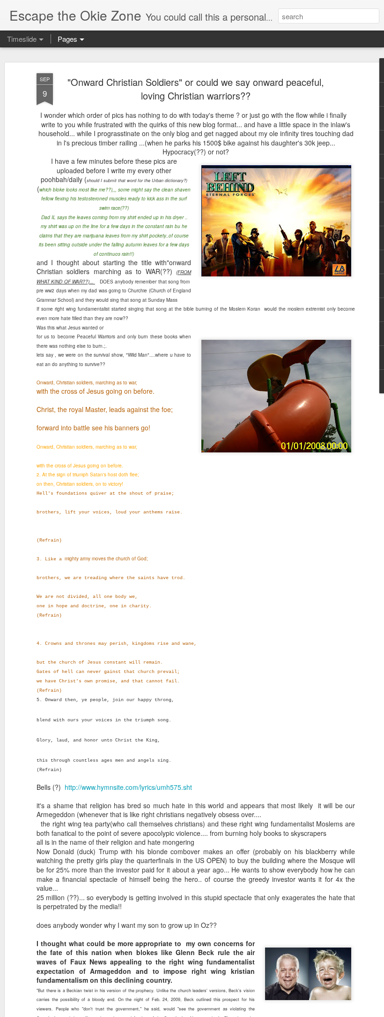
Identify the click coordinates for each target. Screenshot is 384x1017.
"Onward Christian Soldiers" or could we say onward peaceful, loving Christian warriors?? (195, 88)
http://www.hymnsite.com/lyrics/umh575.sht (128, 787)
